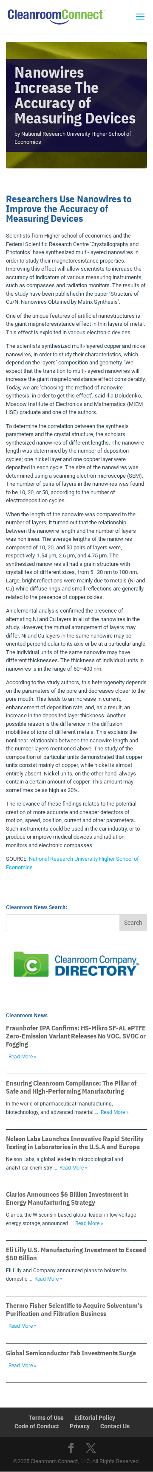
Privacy (80, 1426)
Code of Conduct (36, 1426)
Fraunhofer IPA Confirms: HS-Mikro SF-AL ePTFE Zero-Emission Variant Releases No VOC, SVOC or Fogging (76, 1036)
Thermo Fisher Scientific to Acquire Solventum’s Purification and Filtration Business (74, 1309)
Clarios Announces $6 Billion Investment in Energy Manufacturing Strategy (67, 1198)
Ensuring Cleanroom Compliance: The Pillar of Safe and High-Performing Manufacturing (71, 1087)
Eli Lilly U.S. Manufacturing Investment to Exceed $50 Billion (76, 1253)
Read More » (22, 1057)
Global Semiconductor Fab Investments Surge (71, 1353)
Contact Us (115, 1426)
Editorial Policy (94, 1417)
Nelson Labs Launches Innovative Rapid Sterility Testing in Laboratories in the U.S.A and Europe (75, 1142)
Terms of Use (46, 1417)
